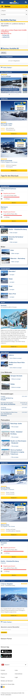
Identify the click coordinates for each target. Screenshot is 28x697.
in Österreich (11, 489)
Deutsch (7, 664)
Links (16, 670)
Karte (4, 52)
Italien (2, 190)
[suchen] (26, 2)
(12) (5, 35)
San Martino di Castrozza (8, 188)
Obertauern (4, 207)
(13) (5, 37)
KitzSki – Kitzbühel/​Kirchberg (10, 561)
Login (16, 677)
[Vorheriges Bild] (2, 85)
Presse (3, 677)
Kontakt (3, 670)
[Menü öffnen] (2, 2)
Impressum (4, 674)
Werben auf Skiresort (7, 681)
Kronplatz (4, 543)
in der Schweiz (13, 162)
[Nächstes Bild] (26, 85)
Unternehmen (18, 674)
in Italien (10, 125)
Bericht (13, 202)
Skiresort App (5, 647)
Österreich (3, 208)
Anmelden (4, 632)
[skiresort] (14, 2)
